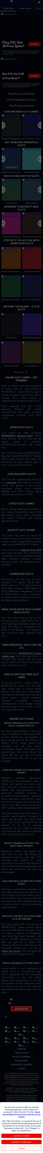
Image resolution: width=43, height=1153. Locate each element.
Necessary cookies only (21, 1142)
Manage (21, 1148)
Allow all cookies (21, 1136)
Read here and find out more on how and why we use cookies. (21, 1114)
